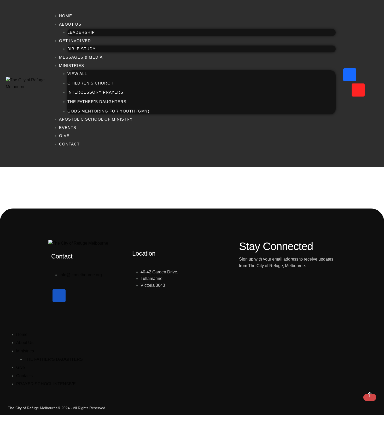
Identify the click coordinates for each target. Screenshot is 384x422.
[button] (369, 397)
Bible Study (81, 49)
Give (64, 135)
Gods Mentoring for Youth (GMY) (108, 111)
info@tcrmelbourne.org (81, 275)
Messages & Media (81, 57)
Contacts (24, 376)
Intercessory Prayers (95, 92)
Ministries (25, 351)
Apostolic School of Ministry (96, 119)
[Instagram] (366, 74)
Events (67, 127)
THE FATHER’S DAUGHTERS (54, 359)
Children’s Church (90, 83)
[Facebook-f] (349, 74)
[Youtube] (358, 90)
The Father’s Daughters (96, 101)
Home (65, 16)
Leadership (81, 32)
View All (77, 73)
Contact (69, 144)
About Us (70, 24)
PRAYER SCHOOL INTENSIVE (46, 384)
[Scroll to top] (3, 418)
